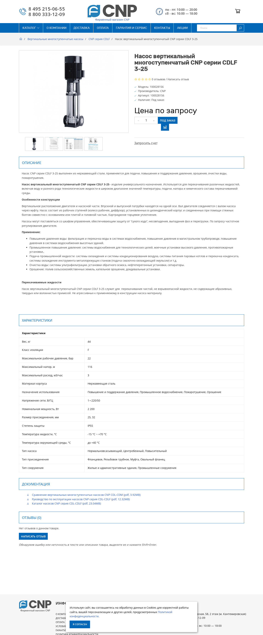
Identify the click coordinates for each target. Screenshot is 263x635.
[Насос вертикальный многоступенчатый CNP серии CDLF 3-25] (34, 144)
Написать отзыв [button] (33, 536)
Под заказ (167, 120)
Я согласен (80, 624)
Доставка (62, 618)
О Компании (64, 614)
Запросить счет (145, 143)
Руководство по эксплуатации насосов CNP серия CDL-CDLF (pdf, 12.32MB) (80, 499)
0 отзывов (158, 79)
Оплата (60, 622)
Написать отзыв (178, 79)
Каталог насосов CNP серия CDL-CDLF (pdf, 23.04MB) (66, 503)
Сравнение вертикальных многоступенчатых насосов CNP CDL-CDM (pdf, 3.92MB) (86, 495)
